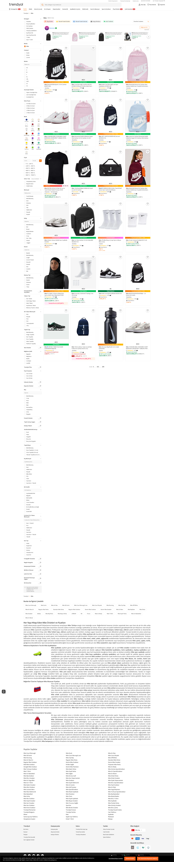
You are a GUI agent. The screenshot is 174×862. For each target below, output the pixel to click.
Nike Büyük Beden (113, 796)
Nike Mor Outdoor (29, 798)
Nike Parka (142, 609)
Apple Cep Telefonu (72, 817)
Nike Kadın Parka (71, 769)
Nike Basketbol (28, 794)
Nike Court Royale (97, 605)
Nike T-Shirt (110, 613)
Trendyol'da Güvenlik (29, 837)
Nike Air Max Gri (29, 609)
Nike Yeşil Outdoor (113, 785)
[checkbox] (27, 120)
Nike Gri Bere (119, 609)
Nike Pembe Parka (113, 803)
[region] (87, 859)
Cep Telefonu (112, 812)
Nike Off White (134, 605)
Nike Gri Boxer (29, 618)
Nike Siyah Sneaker (29, 801)
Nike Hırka (27, 796)
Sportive (68, 805)
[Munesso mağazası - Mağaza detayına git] (47, 28)
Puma (88, 613)
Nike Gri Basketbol (136, 613)
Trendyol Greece (71, 810)
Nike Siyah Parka (122, 613)
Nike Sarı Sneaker (29, 803)
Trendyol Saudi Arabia (115, 810)
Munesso (52, 28)
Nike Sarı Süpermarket (73, 778)
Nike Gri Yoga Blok (29, 780)
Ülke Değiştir (134, 826)
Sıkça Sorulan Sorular (108, 829)
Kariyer (25, 832)
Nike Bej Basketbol (113, 794)
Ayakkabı (111, 814)
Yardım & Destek (146, 1)
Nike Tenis (69, 796)
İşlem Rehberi (107, 837)
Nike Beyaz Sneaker (72, 801)
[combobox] (141, 21)
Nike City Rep (121, 605)
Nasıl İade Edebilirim (108, 835)
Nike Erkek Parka (113, 776)
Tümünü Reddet (130, 858)
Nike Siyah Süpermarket (115, 780)
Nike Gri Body (98, 613)
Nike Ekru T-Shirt (113, 798)
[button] (148, 36)
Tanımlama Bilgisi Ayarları (115, 858)
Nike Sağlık (69, 773)
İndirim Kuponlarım (113, 1)
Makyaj (110, 819)
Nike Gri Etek (112, 787)
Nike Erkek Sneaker (114, 778)
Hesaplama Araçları (29, 819)
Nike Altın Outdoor (29, 787)
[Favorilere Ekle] (66, 48)
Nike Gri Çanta (70, 785)
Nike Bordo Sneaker (72, 807)
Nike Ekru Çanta (113, 807)
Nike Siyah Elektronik (72, 783)
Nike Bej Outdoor (29, 776)
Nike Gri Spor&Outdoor (115, 771)
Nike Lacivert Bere (29, 789)
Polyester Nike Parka (114, 764)
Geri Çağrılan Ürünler (29, 840)
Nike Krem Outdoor (29, 807)
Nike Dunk (43, 605)
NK (81, 613)
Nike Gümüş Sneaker (114, 805)
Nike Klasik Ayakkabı (72, 792)
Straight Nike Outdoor (30, 767)
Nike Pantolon (70, 794)
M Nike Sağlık (70, 764)
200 (103, 367)
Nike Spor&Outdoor (72, 789)
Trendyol (26, 13)
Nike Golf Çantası (71, 787)
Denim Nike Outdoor (90, 609)
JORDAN (74, 613)
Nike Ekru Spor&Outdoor (115, 783)
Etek (67, 814)
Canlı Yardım (106, 832)
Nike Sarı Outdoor (29, 805)
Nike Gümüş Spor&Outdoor (116, 769)
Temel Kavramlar (80, 832)
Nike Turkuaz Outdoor (30, 769)
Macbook (111, 817)
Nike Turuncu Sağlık (72, 803)
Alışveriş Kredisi (55, 832)
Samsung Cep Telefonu (31, 817)
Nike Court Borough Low (80, 605)
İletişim (25, 835)
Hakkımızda (136, 1)
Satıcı (78, 826)
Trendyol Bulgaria (29, 812)
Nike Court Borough (30, 605)
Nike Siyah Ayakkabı (72, 798)
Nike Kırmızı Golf (71, 776)
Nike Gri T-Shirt (28, 783)
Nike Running (110, 605)
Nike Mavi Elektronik (30, 792)
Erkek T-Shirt (70, 819)
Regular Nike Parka (43, 609)
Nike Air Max (54, 605)
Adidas (39, 613)
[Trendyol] (16, 5)
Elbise (25, 814)
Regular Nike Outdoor (74, 609)
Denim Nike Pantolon (72, 767)
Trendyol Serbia (71, 812)
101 (98, 367)
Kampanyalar (54, 829)
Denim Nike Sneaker (106, 609)
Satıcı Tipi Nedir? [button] (35, 178)
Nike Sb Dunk (65, 605)
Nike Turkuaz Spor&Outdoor (117, 792)
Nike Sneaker (28, 613)
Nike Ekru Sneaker (29, 778)
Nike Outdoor (70, 780)
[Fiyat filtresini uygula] (40, 160)
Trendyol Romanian (30, 810)
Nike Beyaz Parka (62, 613)
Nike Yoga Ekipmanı (114, 789)
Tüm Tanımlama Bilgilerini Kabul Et (147, 858)
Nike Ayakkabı (112, 801)
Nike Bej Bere (131, 609)
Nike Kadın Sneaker (29, 785)
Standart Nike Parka (58, 609)
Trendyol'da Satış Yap (125, 1)
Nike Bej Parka (49, 613)
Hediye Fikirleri (55, 835)
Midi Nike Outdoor (29, 764)
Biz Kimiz (26, 829)
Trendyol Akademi (81, 835)
